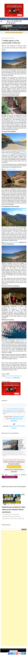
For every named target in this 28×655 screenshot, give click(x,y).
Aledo (16, 121)
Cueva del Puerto (16, 307)
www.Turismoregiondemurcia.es (14, 376)
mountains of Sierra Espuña (12, 227)
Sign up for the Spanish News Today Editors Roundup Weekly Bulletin (13, 409)
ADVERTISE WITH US (12, 19)
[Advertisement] (14, 588)
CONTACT (6, 19)
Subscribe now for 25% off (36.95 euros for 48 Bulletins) (15, 419)
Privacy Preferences (13, 651)
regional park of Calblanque (11, 242)
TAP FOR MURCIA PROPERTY (14, 32)
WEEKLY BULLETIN (20, 19)
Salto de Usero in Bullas (10, 169)
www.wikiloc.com (9, 377)
